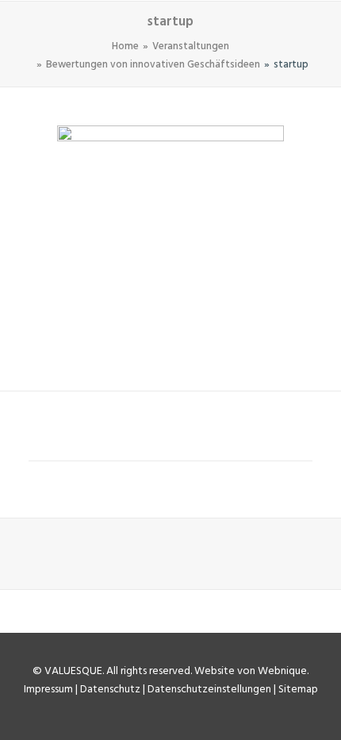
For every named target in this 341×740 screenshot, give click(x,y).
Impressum (48, 689)
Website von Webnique (250, 671)
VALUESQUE (73, 671)
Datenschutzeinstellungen (209, 689)
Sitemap (298, 689)
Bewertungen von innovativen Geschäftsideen (153, 64)
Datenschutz (110, 689)
